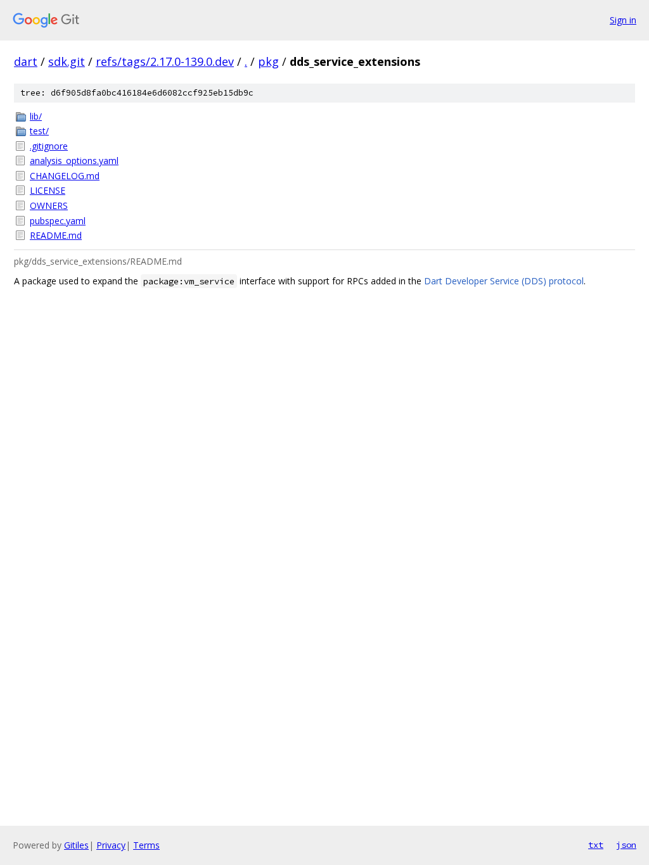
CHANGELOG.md (65, 176)
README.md (56, 235)
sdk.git (66, 61)
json (626, 844)
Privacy (110, 845)
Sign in (623, 20)
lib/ (36, 116)
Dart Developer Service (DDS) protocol (504, 281)
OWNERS (49, 205)
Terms (146, 845)
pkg (268, 61)
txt (595, 844)
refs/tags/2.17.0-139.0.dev (165, 61)
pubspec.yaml (58, 221)
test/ (39, 131)
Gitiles (76, 845)
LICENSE (47, 190)
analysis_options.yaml (74, 161)
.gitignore (49, 146)
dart (25, 61)
